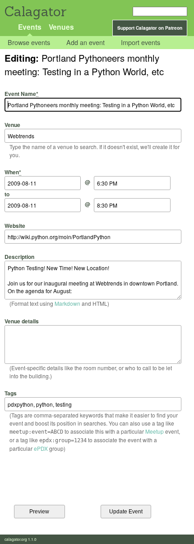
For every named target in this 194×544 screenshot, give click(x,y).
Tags (11, 393)
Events (30, 27)
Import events (140, 42)
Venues (61, 27)
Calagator (35, 11)
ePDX (41, 448)
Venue (12, 125)
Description (19, 257)
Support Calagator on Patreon (149, 28)
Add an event (85, 42)
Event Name (21, 93)
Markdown (67, 303)
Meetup (154, 431)
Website (15, 225)
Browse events (29, 42)
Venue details (22, 321)
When (13, 172)
